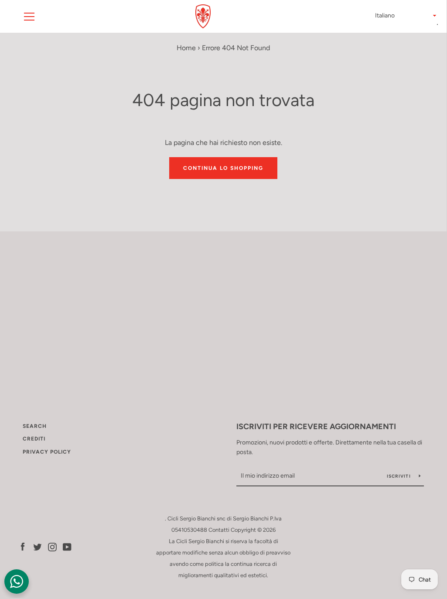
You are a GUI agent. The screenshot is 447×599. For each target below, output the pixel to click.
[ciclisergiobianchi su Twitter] (37, 546)
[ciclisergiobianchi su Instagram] (52, 546)
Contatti (218, 530)
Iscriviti (400, 476)
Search (35, 426)
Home (186, 48)
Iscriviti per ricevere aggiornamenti (316, 426)
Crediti (34, 439)
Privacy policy (47, 452)
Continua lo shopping (223, 168)
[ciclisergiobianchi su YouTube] (67, 546)
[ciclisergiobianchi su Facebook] (22, 546)
